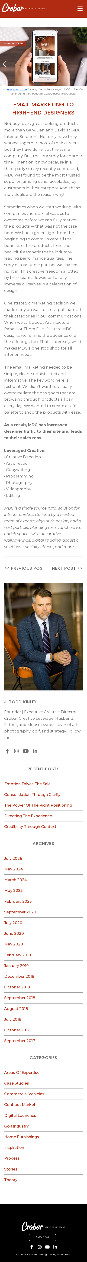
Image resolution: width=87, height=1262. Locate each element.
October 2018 (17, 987)
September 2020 (20, 912)
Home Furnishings (21, 1136)
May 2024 (13, 869)
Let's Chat (42, 1237)
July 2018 (12, 1019)
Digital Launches (20, 1115)
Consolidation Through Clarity (32, 794)
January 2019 (16, 965)
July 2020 (13, 922)
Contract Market (19, 1104)
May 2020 (13, 944)
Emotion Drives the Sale (27, 783)
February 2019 (17, 955)
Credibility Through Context (30, 826)
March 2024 (15, 879)
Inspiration (14, 1147)
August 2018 (16, 1008)
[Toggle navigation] (80, 9)
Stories (10, 1169)
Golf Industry (16, 1126)
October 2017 (17, 1030)
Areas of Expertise (21, 1072)
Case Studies (16, 1083)
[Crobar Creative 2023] (24, 7)
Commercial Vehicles (24, 1094)
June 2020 (14, 933)
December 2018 (19, 976)
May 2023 (13, 890)
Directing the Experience (28, 816)
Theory (10, 1179)
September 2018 (19, 997)
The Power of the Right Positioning (38, 805)
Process (12, 1158)
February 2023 (18, 901)
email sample (17, 89)
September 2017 (19, 1040)
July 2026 (13, 858)
